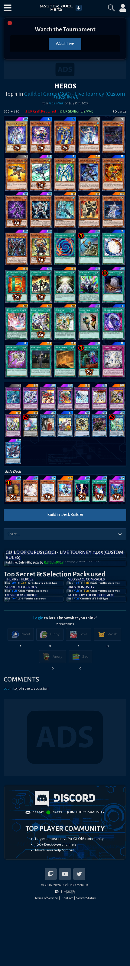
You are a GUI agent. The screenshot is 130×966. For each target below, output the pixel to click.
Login (38, 618)
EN (57, 891)
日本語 (69, 892)
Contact (67, 898)
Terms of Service (46, 898)
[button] (7, 8)
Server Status (86, 898)
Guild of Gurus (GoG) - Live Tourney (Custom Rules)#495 (74, 95)
